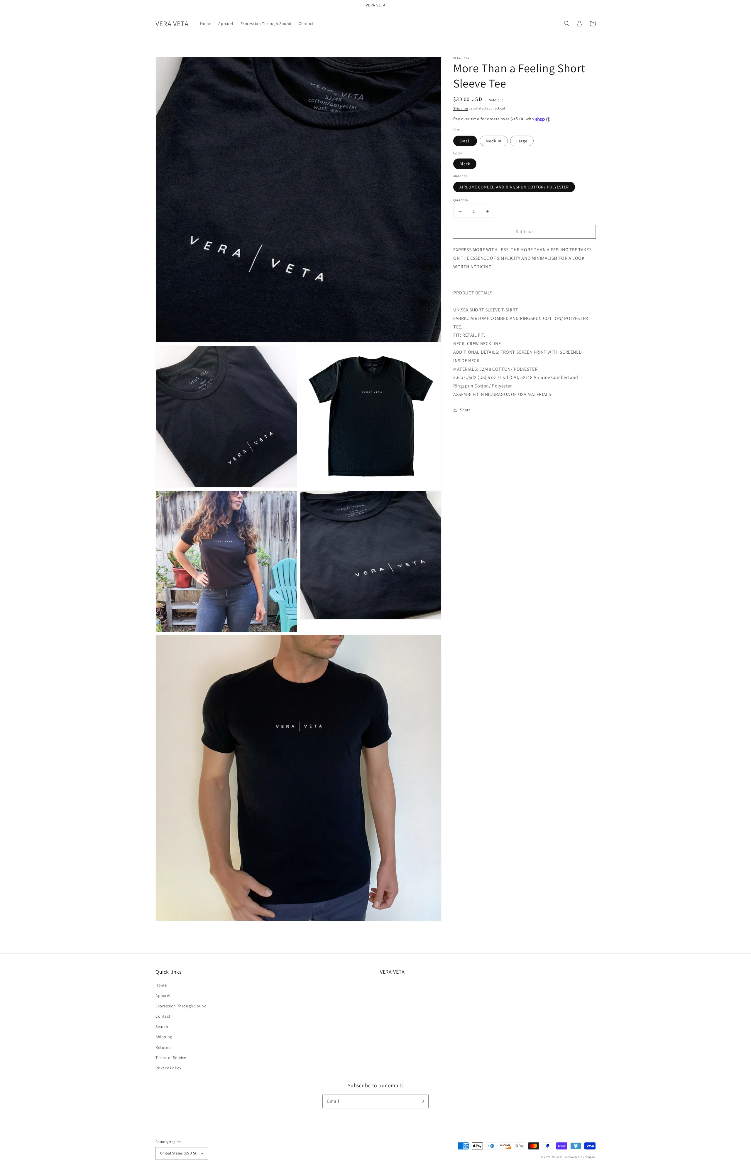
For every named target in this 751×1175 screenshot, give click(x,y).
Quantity (460, 200)
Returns (162, 1047)
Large (521, 141)
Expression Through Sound (181, 1006)
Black (464, 163)
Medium (494, 141)
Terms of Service (170, 1057)
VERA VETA (559, 1157)
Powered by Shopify (581, 1157)
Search (161, 1026)
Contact (162, 1016)
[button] (566, 23)
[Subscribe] (421, 1101)
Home (161, 985)
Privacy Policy (168, 1068)
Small (465, 141)
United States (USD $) (178, 1153)
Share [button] (465, 409)
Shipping (460, 108)
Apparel (162, 995)
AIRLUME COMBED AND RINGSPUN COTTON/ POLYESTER (514, 187)
